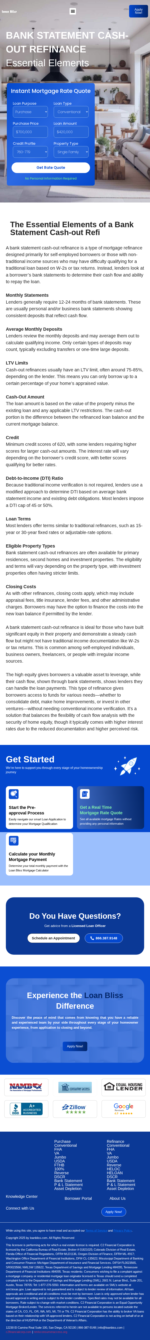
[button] (73, 11)
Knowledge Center (22, 1196)
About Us (118, 1198)
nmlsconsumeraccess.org (50, 1332)
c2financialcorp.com (18, 1332)
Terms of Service (96, 1230)
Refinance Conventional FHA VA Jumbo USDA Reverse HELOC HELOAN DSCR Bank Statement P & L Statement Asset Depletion (121, 1165)
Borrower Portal (78, 1198)
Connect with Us (20, 1208)
